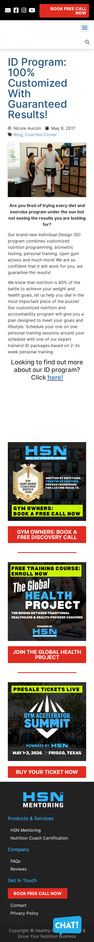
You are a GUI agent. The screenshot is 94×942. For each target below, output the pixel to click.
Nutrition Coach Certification (39, 838)
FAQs (15, 861)
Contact (18, 905)
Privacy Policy (24, 913)
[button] (84, 27)
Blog (18, 134)
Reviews (18, 869)
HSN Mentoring (25, 830)
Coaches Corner (41, 134)
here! (55, 377)
